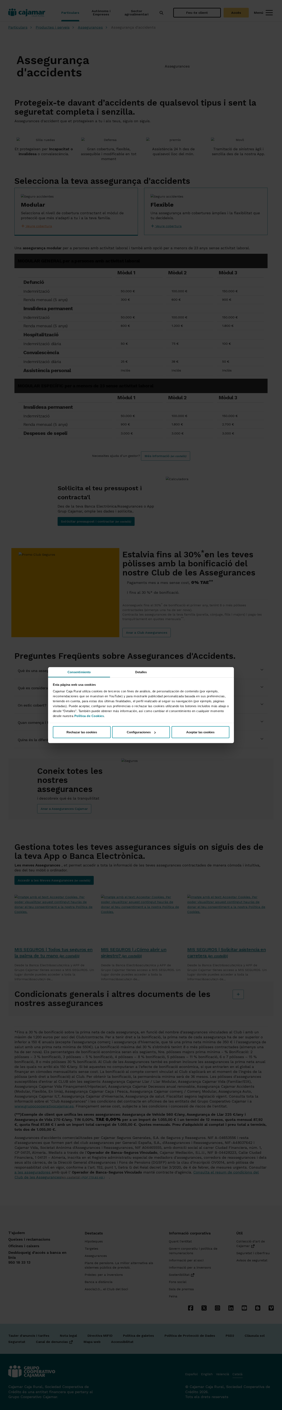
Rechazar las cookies (81, 732)
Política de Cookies (89, 715)
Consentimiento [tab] (79, 672)
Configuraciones (139, 732)
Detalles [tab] (141, 672)
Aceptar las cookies (200, 732)
